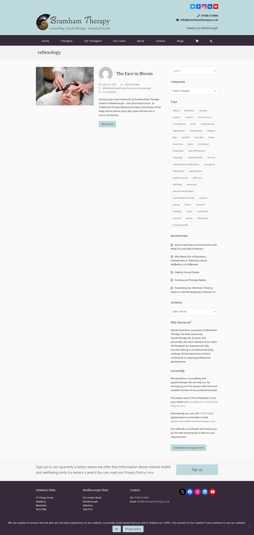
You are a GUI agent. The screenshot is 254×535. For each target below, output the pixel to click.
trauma (177, 218)
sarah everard (180, 177)
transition (202, 211)
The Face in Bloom (134, 73)
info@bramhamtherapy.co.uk (199, 20)
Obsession (178, 171)
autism (176, 117)
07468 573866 (209, 15)
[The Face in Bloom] (65, 86)
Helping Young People (187, 272)
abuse (176, 110)
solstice (203, 198)
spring (176, 204)
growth (186, 137)
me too (211, 157)
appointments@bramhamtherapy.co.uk (193, 421)
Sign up (197, 470)
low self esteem (196, 150)
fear (175, 137)
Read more (107, 124)
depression (179, 130)
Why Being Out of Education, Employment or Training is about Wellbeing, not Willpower (189, 260)
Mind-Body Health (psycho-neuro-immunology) (127, 88)
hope (211, 137)
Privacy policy (133, 528)
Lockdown (203, 144)
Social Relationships (183, 198)
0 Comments (109, 92)
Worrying (202, 218)
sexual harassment (183, 191)
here (150, 472)
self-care (197, 177)
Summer (200, 204)
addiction (189, 110)
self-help (177, 184)
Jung (190, 144)
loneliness (178, 150)
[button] (211, 41)
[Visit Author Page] (106, 73)
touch (189, 211)
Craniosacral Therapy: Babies (191, 280)
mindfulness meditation (186, 164)
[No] (249, 526)
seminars (192, 184)
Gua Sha (199, 137)
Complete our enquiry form (188, 447)
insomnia (178, 144)
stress (187, 204)
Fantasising (196, 130)
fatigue (211, 130)
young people (180, 225)
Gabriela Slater (132, 84)
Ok (116, 528)
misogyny (209, 164)
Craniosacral (207, 124)
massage (178, 157)
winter (189, 218)
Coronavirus (204, 117)
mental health (195, 157)
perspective (195, 171)
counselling (179, 124)
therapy (177, 211)
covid (193, 124)
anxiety (203, 110)
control (189, 117)
